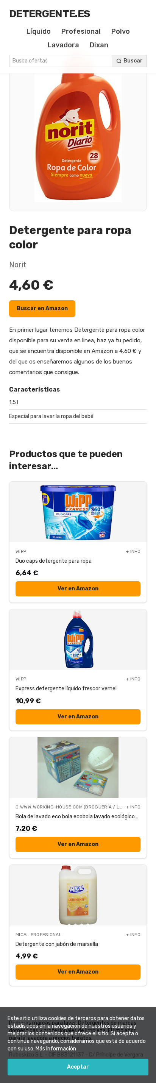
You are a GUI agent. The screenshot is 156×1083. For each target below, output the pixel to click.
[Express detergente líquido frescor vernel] (78, 639)
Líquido (39, 31)
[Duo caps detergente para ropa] (78, 512)
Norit (18, 264)
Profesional (81, 31)
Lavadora (63, 45)
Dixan (99, 45)
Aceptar (78, 1067)
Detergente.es (49, 14)
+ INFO (133, 551)
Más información (56, 1049)
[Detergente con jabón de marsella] (78, 895)
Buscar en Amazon (42, 308)
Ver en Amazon (78, 588)
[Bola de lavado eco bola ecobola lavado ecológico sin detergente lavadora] (78, 767)
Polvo (120, 31)
